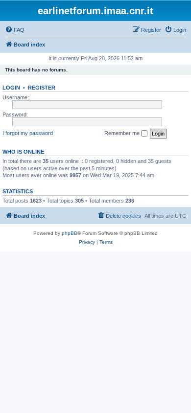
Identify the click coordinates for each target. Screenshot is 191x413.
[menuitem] (14, 30)
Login (11, 88)
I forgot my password (27, 133)
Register (41, 88)
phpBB (69, 233)
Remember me (122, 133)
